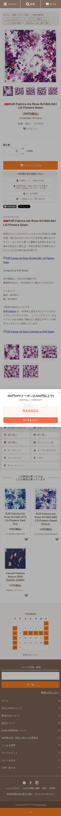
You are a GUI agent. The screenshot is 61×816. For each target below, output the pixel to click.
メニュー (12, 3)
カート (53, 3)
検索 (32, 3)
